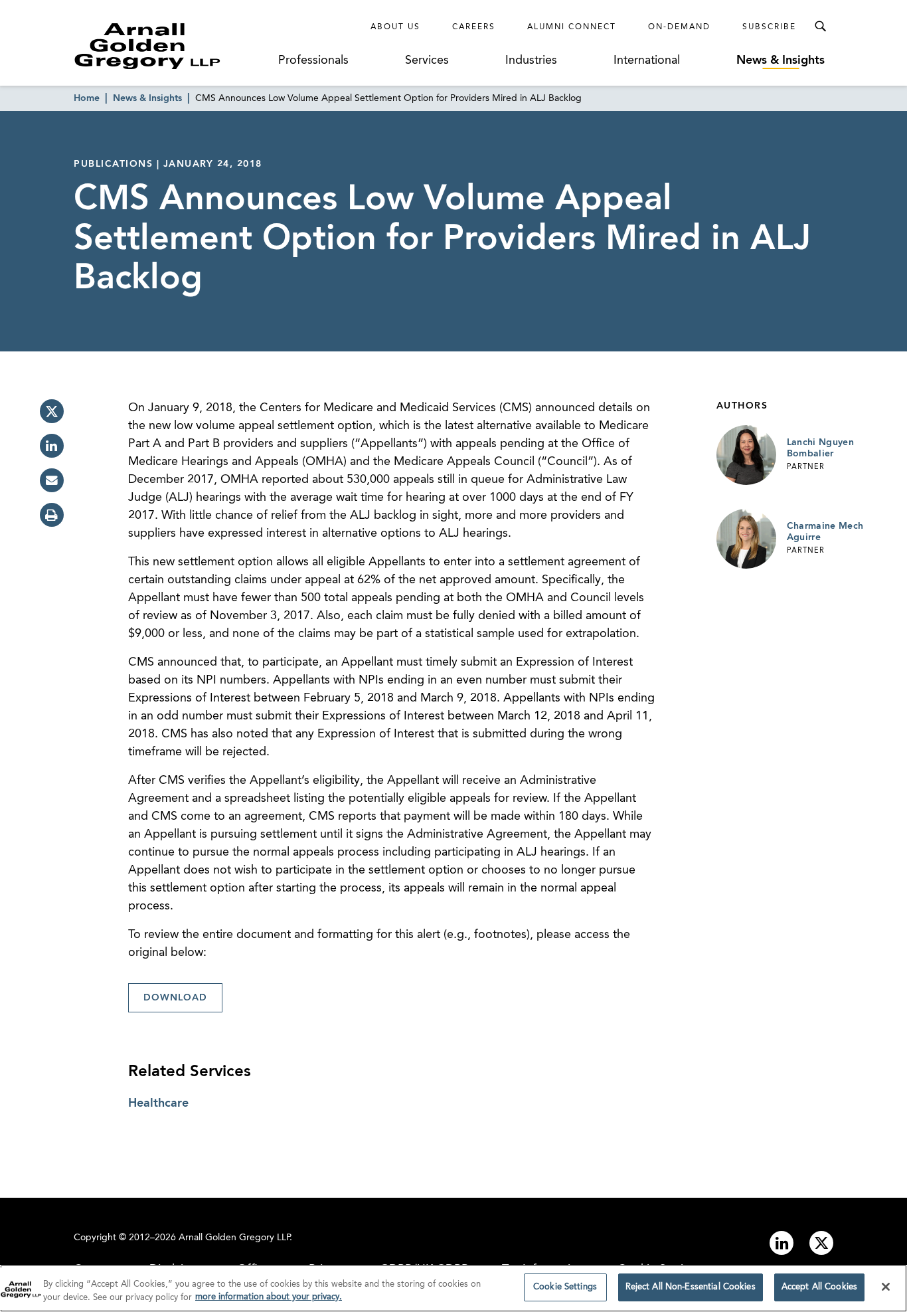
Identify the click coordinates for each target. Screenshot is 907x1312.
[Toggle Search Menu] (820, 26)
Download (175, 997)
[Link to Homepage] (172, 46)
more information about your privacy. (268, 1297)
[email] (52, 480)
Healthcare (158, 1103)
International (647, 60)
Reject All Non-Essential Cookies (690, 1287)
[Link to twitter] (821, 1243)
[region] (453, 1288)
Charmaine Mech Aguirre (825, 532)
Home (87, 98)
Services (427, 60)
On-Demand (679, 27)
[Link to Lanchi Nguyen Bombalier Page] (746, 455)
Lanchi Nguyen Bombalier (821, 448)
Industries (531, 60)
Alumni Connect (571, 27)
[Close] (885, 1286)
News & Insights (780, 60)
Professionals (313, 60)
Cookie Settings (565, 1287)
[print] (52, 515)
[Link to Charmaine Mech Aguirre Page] (746, 539)
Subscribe (769, 27)
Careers (473, 27)
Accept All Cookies (819, 1287)
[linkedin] (52, 446)
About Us (395, 27)
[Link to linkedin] (781, 1243)
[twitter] (52, 411)
